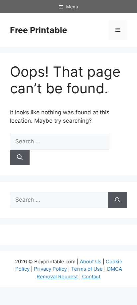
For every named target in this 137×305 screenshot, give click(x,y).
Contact (91, 276)
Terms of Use (87, 269)
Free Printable (38, 30)
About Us (90, 261)
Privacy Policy (50, 269)
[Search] (20, 158)
